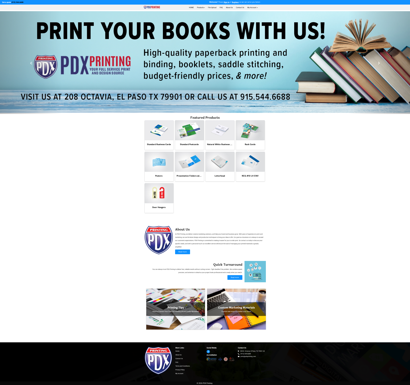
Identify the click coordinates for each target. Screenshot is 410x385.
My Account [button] (252, 7)
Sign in (226, 2)
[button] (31, 62)
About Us (229, 7)
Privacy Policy (180, 370)
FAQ (221, 7)
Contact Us (240, 7)
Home (177, 351)
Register (235, 2)
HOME (191, 7)
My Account (179, 373)
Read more (182, 252)
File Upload (212, 7)
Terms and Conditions (182, 366)
